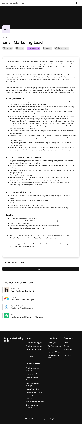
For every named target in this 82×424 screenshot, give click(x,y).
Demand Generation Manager (33, 397)
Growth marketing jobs (34, 349)
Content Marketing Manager (32, 384)
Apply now (41, 269)
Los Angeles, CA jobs (53, 356)
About (66, 343)
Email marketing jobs (33, 353)
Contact (67, 346)
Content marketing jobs (34, 343)
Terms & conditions (67, 354)
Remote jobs (52, 343)
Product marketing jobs (34, 346)
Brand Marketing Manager (32, 406)
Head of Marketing (32, 389)
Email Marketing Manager (35, 402)
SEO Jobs (29, 356)
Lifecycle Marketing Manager (33, 378)
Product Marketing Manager (32, 369)
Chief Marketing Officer (34, 392)
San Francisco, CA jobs (54, 347)
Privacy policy (69, 349)
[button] (77, 3)
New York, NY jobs (54, 352)
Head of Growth (31, 374)
